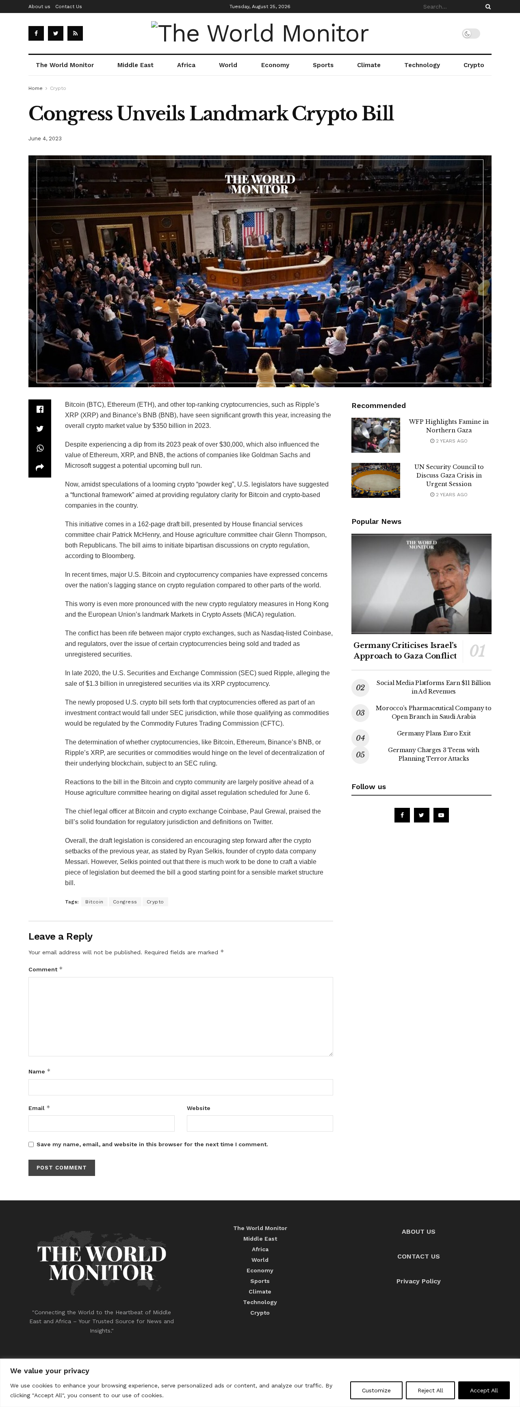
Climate (369, 65)
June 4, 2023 (45, 138)
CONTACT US (418, 1256)
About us (39, 6)
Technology (422, 65)
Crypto (474, 65)
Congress (125, 902)
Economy (275, 65)
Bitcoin (94, 902)
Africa (186, 65)
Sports (323, 65)
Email (39, 1108)
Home (35, 88)
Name (39, 1071)
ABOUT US (419, 1231)
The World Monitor (65, 65)
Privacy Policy (418, 1281)
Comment (45, 969)
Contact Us (68, 6)
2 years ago (451, 441)
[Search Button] (486, 6)
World (228, 65)
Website (198, 1108)
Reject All (430, 1390)
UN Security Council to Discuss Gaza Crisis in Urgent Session (449, 475)
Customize (376, 1390)
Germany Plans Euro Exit (434, 733)
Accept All (484, 1390)
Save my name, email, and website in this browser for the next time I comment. (152, 1144)
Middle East (135, 65)
